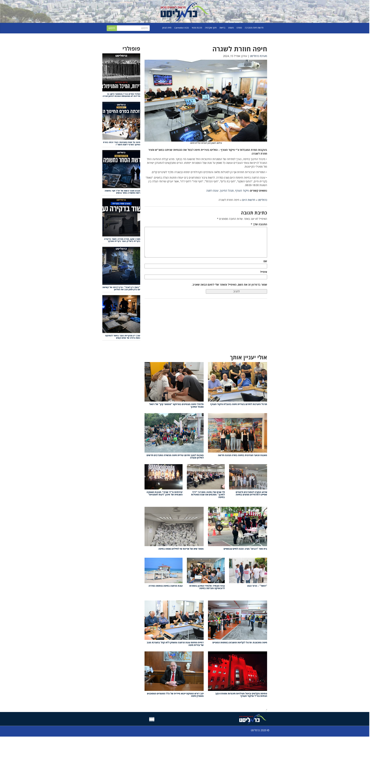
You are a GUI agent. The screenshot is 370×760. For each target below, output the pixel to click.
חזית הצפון (166, 27)
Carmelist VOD (181, 27)
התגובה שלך (259, 224)
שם (265, 261)
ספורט (239, 27)
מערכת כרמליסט (258, 56)
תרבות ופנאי (197, 27)
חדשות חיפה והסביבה (254, 27)
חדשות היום (248, 200)
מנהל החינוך (227, 190)
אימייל (263, 272)
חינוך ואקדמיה (211, 27)
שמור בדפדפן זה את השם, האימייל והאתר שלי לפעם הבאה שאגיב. (229, 284)
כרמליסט (262, 200)
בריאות (222, 27)
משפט (231, 27)
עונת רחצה (212, 190)
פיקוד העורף (242, 190)
